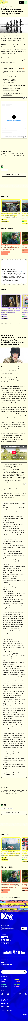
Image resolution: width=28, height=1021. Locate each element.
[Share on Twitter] (15, 174)
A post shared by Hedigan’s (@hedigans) (14, 136)
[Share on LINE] (12, 174)
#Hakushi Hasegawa (7, 808)
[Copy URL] (21, 174)
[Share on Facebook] (18, 174)
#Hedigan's (4, 170)
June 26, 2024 (7, 95)
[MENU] (25, 2)
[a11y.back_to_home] (4, 2)
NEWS (5, 897)
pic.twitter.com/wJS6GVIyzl (11, 90)
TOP (2, 897)
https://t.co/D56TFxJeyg (17, 85)
